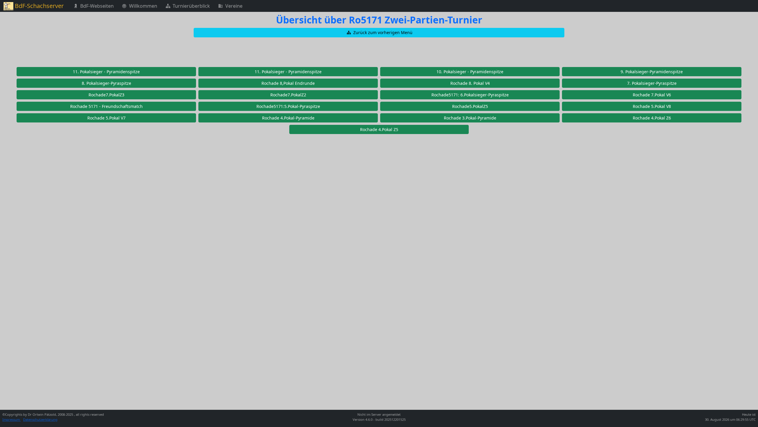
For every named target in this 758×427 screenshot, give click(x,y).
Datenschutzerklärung (40, 419)
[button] (379, 32)
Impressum (11, 419)
